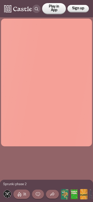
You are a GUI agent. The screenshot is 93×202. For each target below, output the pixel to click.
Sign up (78, 8)
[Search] (36, 9)
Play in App (54, 8)
